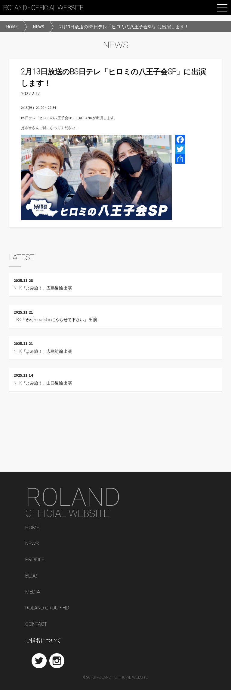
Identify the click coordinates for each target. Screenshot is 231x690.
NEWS (31, 543)
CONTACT (36, 624)
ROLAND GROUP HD (47, 608)
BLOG (31, 576)
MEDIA (32, 592)
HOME (32, 527)
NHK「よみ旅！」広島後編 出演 (43, 288)
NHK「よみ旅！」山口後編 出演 (43, 383)
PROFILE (34, 559)
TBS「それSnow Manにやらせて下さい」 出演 (55, 320)
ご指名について (43, 640)
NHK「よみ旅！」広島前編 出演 (43, 351)
